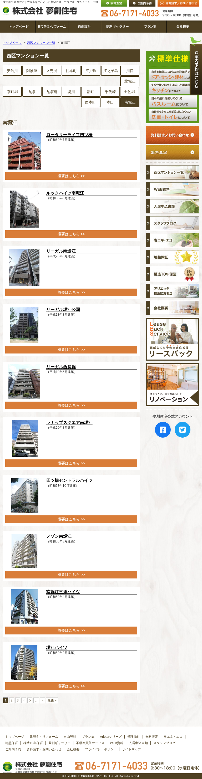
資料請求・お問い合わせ (44, 749)
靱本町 (71, 71)
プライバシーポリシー (101, 749)
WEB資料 (116, 743)
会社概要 (73, 749)
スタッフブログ (164, 743)
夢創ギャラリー (59, 743)
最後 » (52, 700)
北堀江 (129, 81)
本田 (110, 102)
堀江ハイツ (56, 647)
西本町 (90, 102)
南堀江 (129, 102)
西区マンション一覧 (41, 43)
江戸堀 (91, 71)
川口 (130, 71)
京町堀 (12, 92)
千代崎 (110, 92)
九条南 (51, 92)
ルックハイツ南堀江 (65, 193)
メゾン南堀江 (59, 536)
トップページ (12, 43)
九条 (32, 92)
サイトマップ (131, 749)
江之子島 (110, 71)
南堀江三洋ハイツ (63, 592)
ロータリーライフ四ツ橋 (69, 134)
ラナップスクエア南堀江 (69, 422)
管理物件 (133, 737)
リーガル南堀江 (61, 251)
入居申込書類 (138, 743)
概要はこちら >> (71, 176)
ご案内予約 (13, 749)
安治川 (12, 71)
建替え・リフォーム (44, 737)
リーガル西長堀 (61, 367)
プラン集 (88, 737)
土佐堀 (129, 92)
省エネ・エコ (173, 737)
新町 (90, 92)
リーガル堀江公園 (63, 309)
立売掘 (51, 71)
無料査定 (151, 737)
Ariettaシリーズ (111, 737)
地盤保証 (11, 743)
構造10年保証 (33, 743)
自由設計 (70, 737)
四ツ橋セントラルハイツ (69, 480)
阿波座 (31, 71)
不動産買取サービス (90, 743)
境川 (71, 92)
